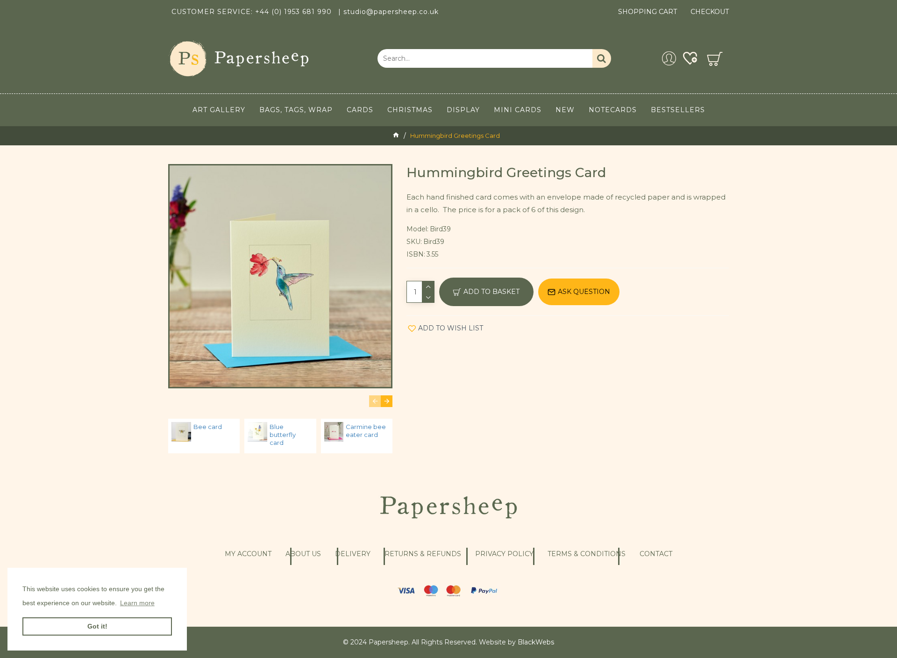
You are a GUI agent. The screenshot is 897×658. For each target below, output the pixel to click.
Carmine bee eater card (366, 430)
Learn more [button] (137, 603)
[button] (375, 401)
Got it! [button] (97, 626)
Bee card (207, 426)
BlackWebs (536, 642)
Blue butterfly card (283, 434)
